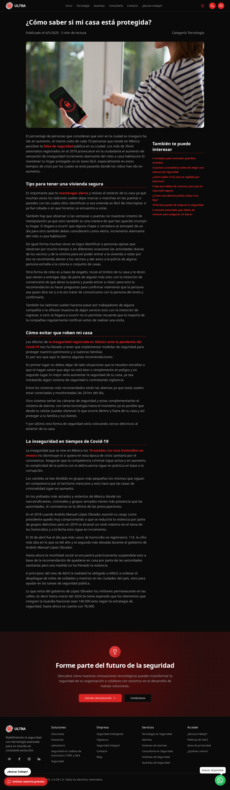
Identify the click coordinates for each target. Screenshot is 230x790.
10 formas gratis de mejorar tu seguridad (178, 205)
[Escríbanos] (221, 6)
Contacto (132, 6)
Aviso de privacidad (199, 745)
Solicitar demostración (98, 698)
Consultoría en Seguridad (157, 751)
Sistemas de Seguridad (156, 757)
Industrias (57, 739)
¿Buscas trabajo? (152, 6)
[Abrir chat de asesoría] (220, 780)
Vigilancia (102, 739)
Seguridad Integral (108, 745)
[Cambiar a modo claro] (202, 6)
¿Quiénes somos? (197, 751)
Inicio (69, 5)
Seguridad (57, 761)
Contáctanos (137, 698)
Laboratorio (58, 745)
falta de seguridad (58, 146)
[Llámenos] (212, 6)
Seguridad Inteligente (110, 734)
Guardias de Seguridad (156, 762)
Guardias (99, 6)
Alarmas (147, 739)
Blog (99, 757)
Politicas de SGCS (197, 739)
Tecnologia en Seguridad (157, 734)
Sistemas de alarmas (154, 745)
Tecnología (83, 6)
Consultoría (116, 6)
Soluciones (57, 734)
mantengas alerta (73, 193)
